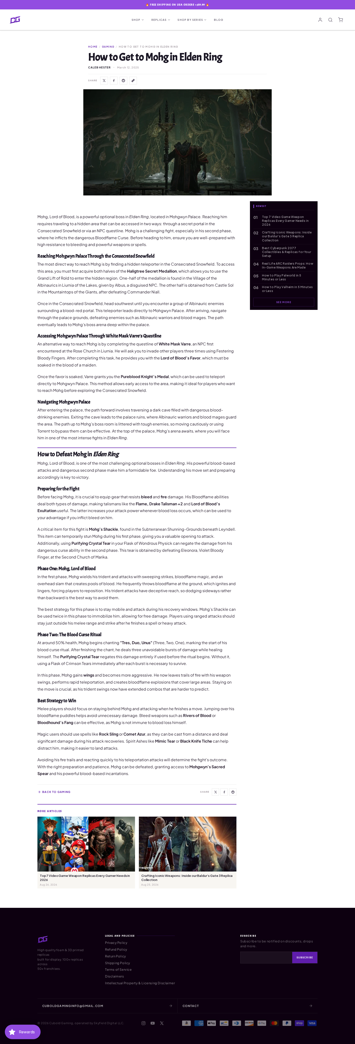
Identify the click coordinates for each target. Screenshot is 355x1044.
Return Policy (115, 956)
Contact (191, 1006)
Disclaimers (114, 976)
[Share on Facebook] (114, 80)
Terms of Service (118, 969)
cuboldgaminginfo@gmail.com (72, 1006)
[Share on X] (104, 80)
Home (93, 46)
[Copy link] (133, 80)
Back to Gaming (56, 791)
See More (283, 302)
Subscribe (305, 957)
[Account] (320, 20)
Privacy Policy (116, 943)
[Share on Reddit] (123, 80)
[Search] (330, 20)
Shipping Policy (117, 963)
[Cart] (340, 20)
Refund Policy (116, 949)
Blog (218, 19)
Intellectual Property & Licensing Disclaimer (140, 983)
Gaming (108, 46)
